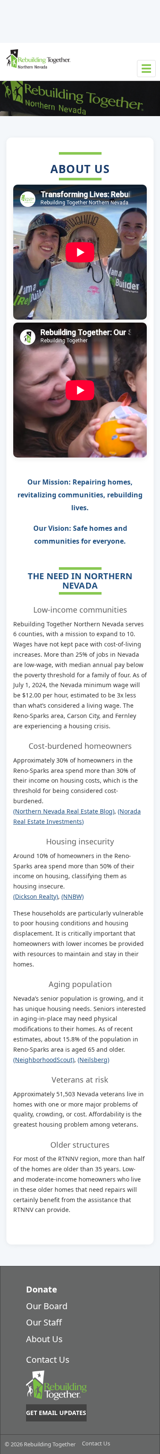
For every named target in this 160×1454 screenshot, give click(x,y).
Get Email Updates (56, 1413)
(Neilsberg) (93, 1060)
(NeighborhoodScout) (43, 1060)
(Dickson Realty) (35, 896)
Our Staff (44, 1322)
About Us (44, 1339)
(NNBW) (72, 896)
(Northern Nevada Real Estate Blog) (63, 811)
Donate (41, 1289)
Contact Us (48, 1359)
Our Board (46, 1306)
